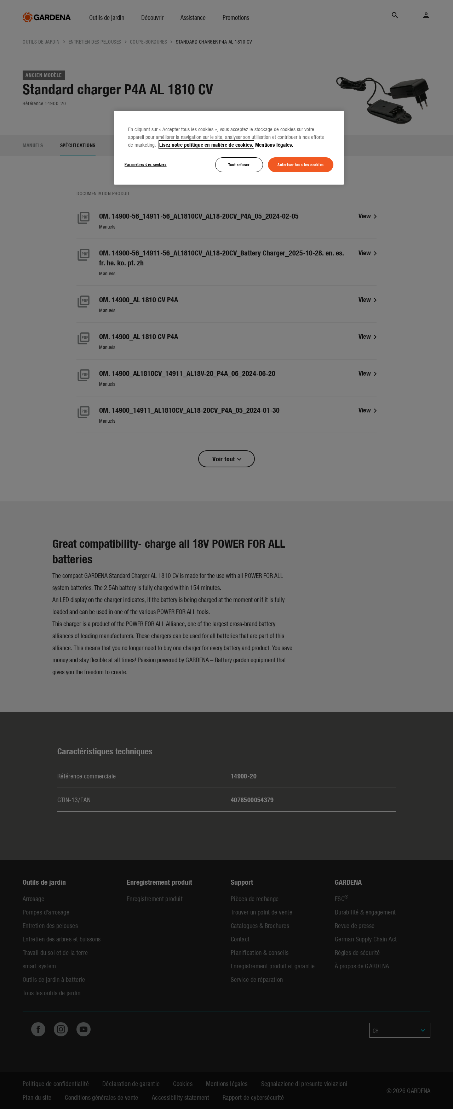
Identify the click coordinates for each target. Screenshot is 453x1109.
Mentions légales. (274, 144)
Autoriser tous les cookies (300, 164)
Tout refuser (239, 164)
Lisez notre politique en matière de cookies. (206, 144)
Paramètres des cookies (146, 164)
